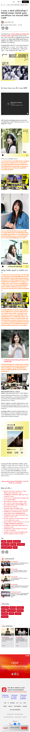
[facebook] (15, 724)
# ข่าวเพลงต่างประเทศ (16, 592)
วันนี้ (5, 703)
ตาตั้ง (24, 703)
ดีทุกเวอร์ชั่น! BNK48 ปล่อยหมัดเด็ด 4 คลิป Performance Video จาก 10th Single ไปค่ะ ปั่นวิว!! (16, 509)
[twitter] (19, 724)
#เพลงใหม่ (11, 613)
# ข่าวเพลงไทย (14, 561)
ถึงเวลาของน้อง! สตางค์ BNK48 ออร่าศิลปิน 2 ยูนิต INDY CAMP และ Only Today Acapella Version (15, 502)
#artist (3, 610)
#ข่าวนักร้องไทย (17, 541)
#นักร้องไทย (12, 607)
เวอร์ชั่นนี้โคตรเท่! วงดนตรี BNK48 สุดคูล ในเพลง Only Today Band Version (16, 495)
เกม (21, 703)
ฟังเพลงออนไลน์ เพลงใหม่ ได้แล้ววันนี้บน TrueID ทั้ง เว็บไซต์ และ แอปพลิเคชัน (15, 482)
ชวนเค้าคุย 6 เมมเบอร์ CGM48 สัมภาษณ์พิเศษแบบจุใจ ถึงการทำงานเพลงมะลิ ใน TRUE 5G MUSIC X (15, 533)
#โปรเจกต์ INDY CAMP (6, 547)
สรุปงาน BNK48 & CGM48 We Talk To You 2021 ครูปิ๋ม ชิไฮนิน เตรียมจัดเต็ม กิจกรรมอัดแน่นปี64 (16, 522)
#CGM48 (10, 541)
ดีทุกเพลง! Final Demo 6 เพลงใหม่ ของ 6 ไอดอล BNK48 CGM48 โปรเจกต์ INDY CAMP (15, 492)
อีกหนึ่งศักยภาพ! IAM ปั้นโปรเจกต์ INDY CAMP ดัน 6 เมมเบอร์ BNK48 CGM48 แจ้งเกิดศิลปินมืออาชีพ (16, 512)
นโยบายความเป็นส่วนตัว (9, 717)
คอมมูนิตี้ (25, 706)
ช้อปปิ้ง (5, 706)
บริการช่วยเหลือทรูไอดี (15, 710)
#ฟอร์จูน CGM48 (5, 544)
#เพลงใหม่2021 (21, 544)
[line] (11, 724)
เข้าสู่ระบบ (25, 2)
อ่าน (4, 5)
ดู (8, 703)
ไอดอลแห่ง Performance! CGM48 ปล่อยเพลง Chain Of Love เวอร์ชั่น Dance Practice (16, 519)
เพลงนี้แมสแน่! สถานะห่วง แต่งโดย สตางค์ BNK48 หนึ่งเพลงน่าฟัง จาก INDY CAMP (16, 516)
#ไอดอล (15, 547)
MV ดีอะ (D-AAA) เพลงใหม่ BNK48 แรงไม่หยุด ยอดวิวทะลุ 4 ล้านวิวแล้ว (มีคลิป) (16, 499)
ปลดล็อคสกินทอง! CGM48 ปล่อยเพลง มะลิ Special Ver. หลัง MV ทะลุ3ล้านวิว (15, 529)
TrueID (4, 2)
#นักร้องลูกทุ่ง (20, 610)
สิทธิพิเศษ (12, 703)
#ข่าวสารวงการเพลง (11, 610)
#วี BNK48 (13, 544)
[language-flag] (18, 1)
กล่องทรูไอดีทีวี (17, 706)
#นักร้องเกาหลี (5, 616)
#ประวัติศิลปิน (4, 613)
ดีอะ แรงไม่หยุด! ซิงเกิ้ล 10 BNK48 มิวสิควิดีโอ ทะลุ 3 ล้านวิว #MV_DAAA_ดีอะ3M (15, 505)
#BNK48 (4, 541)
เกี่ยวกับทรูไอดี (10, 714)
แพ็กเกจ (10, 706)
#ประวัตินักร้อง (20, 607)
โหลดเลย (24, 728)
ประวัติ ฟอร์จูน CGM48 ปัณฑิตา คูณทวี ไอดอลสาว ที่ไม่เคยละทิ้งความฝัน (16, 360)
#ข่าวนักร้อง (18, 613)
